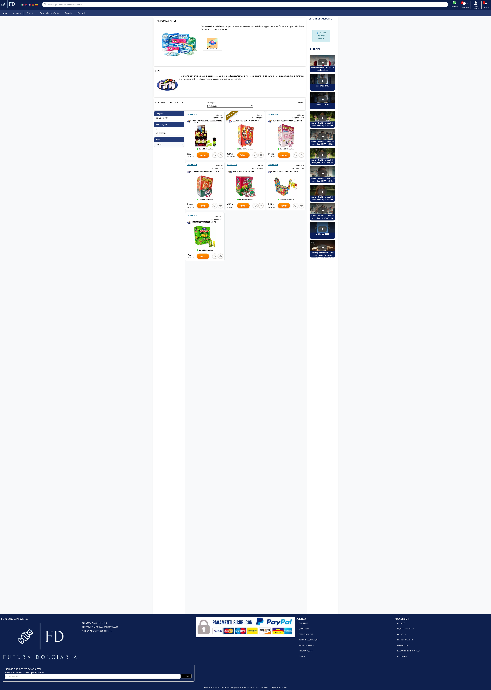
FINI (181, 102)
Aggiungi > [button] (203, 155)
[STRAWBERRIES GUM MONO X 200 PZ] (189, 171)
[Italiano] (22, 4)
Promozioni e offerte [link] (49, 13)
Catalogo (160, 102)
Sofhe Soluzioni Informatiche (219, 687)
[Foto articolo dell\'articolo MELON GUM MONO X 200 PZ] (245, 186)
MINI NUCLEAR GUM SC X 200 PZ (204, 222)
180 (302, 115)
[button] (214, 154)
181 (221, 165)
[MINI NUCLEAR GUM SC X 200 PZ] (189, 222)
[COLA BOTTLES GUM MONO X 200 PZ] (230, 121)
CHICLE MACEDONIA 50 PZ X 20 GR (285, 171)
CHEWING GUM (172, 102)
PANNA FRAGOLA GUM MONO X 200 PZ (287, 120)
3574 (302, 165)
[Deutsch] (33, 4)
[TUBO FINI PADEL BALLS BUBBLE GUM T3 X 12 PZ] (189, 121)
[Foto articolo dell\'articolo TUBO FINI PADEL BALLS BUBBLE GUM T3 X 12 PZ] (205, 135)
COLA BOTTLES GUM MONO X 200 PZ (246, 120)
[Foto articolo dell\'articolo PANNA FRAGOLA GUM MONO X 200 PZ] (286, 135)
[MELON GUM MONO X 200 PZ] (230, 171)
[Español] (36, 4)
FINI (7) (159, 144)
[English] (26, 4)
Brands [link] (68, 13)
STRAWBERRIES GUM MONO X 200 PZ (206, 171)
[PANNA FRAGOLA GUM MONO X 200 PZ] (270, 121)
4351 (221, 115)
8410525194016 (298, 118)
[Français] (29, 4)
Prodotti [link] (30, 13)
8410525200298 (258, 118)
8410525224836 (217, 118)
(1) (156, 129)
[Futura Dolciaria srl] (7, 3)
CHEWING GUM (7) (162, 118)
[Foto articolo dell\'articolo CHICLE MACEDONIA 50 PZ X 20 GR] (286, 186)
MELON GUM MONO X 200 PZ (243, 171)
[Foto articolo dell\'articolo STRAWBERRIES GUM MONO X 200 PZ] (205, 186)
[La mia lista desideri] (465, 3)
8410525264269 (298, 168)
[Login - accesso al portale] (476, 3)
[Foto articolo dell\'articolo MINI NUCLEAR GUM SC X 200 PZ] (205, 237)
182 (262, 165)
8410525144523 (217, 168)
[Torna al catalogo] (183, 144)
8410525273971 (217, 219)
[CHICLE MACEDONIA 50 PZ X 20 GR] (270, 171)
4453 (221, 216)
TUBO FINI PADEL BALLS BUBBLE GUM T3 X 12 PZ (207, 121)
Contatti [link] (81, 13)
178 (262, 115)
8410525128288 (258, 168)
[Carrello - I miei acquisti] (487, 3)
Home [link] (4, 13)
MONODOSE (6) (161, 133)
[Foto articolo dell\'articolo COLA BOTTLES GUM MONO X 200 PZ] (245, 135)
